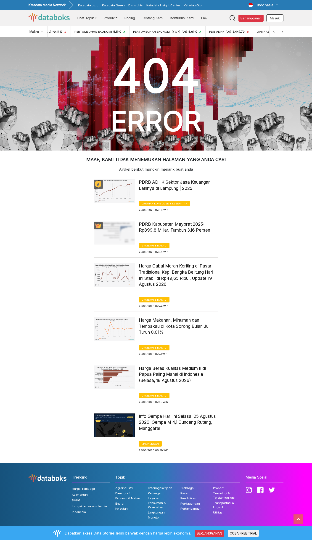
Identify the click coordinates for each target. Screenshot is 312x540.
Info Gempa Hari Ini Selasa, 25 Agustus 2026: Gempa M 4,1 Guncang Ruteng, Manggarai (177, 422)
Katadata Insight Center (163, 5)
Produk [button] (109, 18)
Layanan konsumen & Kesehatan (164, 203)
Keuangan (155, 493)
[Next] (282, 31)
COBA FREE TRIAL (243, 533)
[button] (263, 5)
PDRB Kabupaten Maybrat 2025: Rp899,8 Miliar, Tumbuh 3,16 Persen (174, 227)
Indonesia (79, 512)
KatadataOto (193, 5)
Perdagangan (190, 503)
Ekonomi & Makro (154, 245)
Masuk (275, 18)
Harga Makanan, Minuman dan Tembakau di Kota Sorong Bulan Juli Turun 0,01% (174, 326)
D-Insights (135, 5)
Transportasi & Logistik (223, 505)
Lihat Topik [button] (85, 18)
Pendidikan (188, 498)
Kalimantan (80, 494)
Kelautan (121, 508)
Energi (119, 503)
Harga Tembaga (83, 488)
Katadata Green (113, 5)
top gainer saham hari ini (90, 506)
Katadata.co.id (88, 5)
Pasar (184, 493)
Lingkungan (150, 443)
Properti (218, 488)
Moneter (154, 517)
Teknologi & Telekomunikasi (224, 495)
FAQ (204, 18)
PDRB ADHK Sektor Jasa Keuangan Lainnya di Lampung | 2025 (175, 185)
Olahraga (187, 488)
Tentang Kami (152, 18)
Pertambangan (190, 508)
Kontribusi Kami (182, 18)
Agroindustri (124, 488)
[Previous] (274, 31)
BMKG (76, 500)
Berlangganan (251, 18)
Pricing (129, 18)
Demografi (122, 493)
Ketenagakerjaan (160, 488)
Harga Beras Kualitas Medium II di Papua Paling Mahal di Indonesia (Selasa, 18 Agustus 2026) (172, 374)
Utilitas (217, 512)
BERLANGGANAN (209, 533)
